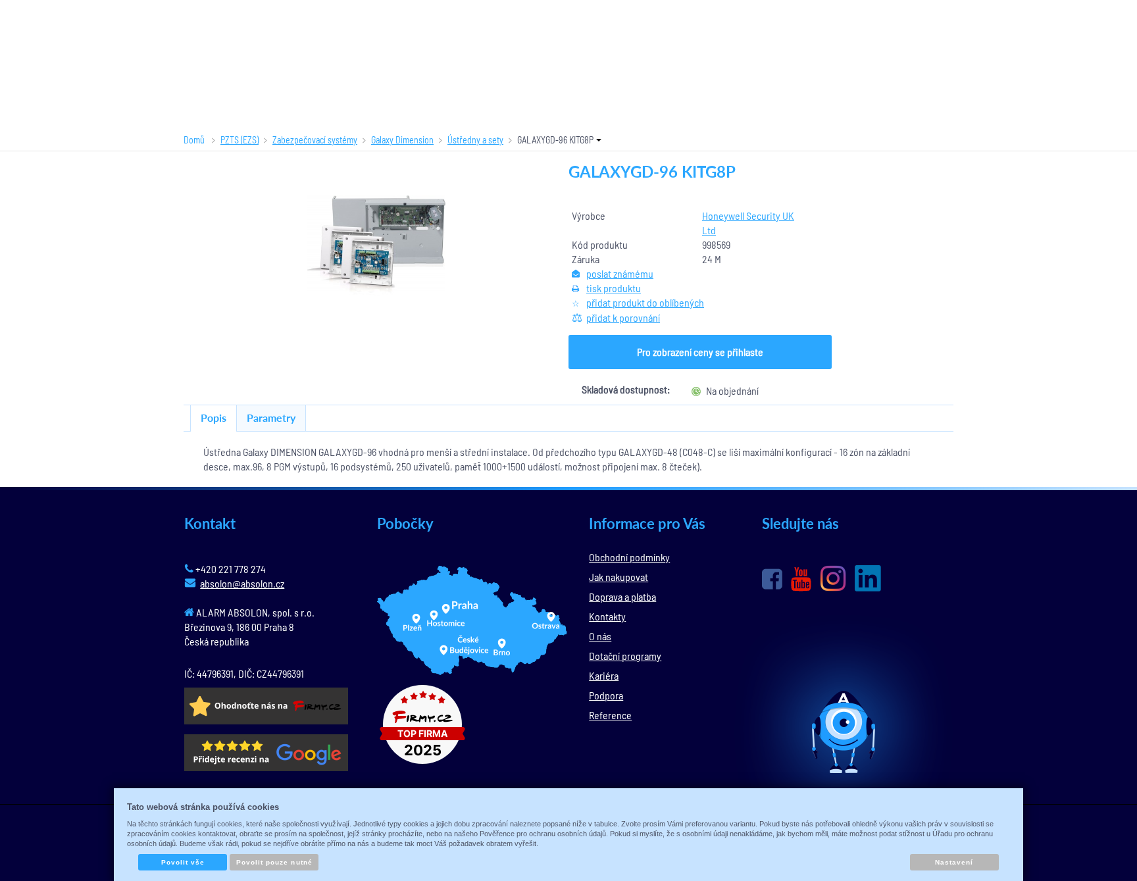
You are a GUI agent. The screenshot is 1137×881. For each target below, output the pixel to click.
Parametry (271, 417)
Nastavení (954, 862)
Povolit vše (183, 862)
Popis (213, 417)
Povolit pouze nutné (274, 862)
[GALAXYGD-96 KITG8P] (376, 245)
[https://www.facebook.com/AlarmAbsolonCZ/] (772, 579)
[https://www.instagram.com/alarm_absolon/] (833, 578)
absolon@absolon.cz (242, 583)
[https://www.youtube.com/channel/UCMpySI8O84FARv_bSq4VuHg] (801, 579)
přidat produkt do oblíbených (645, 302)
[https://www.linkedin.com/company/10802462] (868, 578)
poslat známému (619, 273)
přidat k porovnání (623, 317)
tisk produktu (613, 288)
